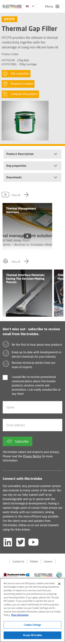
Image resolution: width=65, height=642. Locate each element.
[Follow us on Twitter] (21, 542)
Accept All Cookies (32, 635)
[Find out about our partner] (17, 574)
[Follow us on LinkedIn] (8, 542)
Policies (34, 561)
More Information (20, 615)
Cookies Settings (32, 624)
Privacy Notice (32, 456)
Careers (48, 561)
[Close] (59, 584)
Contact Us (18, 561)
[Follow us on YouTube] (33, 542)
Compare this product (24, 94)
